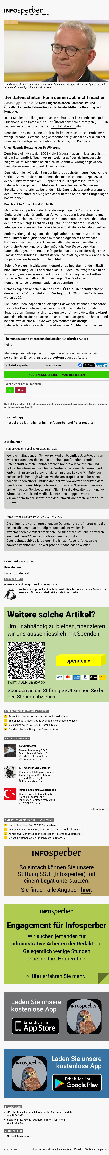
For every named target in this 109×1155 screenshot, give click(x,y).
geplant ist (77, 181)
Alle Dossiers (98, 809)
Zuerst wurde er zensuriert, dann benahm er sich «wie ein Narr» (44, 829)
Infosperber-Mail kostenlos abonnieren (52, 1149)
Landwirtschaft (27, 746)
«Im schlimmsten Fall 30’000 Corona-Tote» (33, 725)
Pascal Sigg (12, 103)
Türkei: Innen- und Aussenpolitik (37, 789)
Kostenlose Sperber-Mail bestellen (57, 375)
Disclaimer (90, 1149)
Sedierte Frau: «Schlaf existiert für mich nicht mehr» (36, 1119)
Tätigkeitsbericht (63, 126)
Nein (20, 390)
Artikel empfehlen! (19, 365)
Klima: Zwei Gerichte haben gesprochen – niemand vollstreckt (44, 833)
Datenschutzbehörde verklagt (25, 325)
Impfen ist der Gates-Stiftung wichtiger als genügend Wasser (43, 720)
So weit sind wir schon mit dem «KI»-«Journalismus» (38, 716)
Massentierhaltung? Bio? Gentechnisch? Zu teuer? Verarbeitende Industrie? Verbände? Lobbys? (33, 754)
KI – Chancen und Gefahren (34, 767)
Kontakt (78, 1149)
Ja (10, 390)
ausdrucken (55, 365)
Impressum (103, 1149)
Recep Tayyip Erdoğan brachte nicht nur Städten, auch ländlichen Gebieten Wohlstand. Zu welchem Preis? (37, 798)
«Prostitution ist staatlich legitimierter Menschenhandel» (39, 1112)
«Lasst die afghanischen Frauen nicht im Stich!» (36, 838)
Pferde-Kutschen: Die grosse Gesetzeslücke (34, 729)
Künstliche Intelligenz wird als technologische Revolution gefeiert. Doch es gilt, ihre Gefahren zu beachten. (36, 776)
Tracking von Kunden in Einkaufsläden (31, 255)
